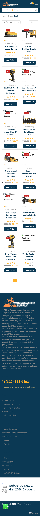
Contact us (9, 462)
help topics (8, 412)
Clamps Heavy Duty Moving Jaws (29, 132)
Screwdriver (29, 85)
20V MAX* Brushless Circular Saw (29, 49)
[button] (32, 3)
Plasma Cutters (10, 437)
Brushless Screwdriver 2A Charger (10, 132)
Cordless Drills (11, 210)
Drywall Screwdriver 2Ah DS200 (29, 173)
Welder (7, 444)
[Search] (36, 10)
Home (4, 16)
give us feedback (11, 415)
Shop (10, 16)
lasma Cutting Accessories (15, 433)
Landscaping (29, 127)
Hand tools (29, 44)
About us (8, 466)
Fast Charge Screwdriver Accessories (11, 215)
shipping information (12, 408)
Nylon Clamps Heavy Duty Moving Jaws (11, 256)
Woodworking (10, 44)
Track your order (10, 401)
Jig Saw (29, 168)
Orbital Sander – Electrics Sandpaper (29, 256)
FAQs (6, 469)
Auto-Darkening (10, 429)
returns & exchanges (12, 404)
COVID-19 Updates (12, 473)
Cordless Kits (11, 85)
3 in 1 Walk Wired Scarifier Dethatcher (11, 90)
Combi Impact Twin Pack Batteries (11, 173)
